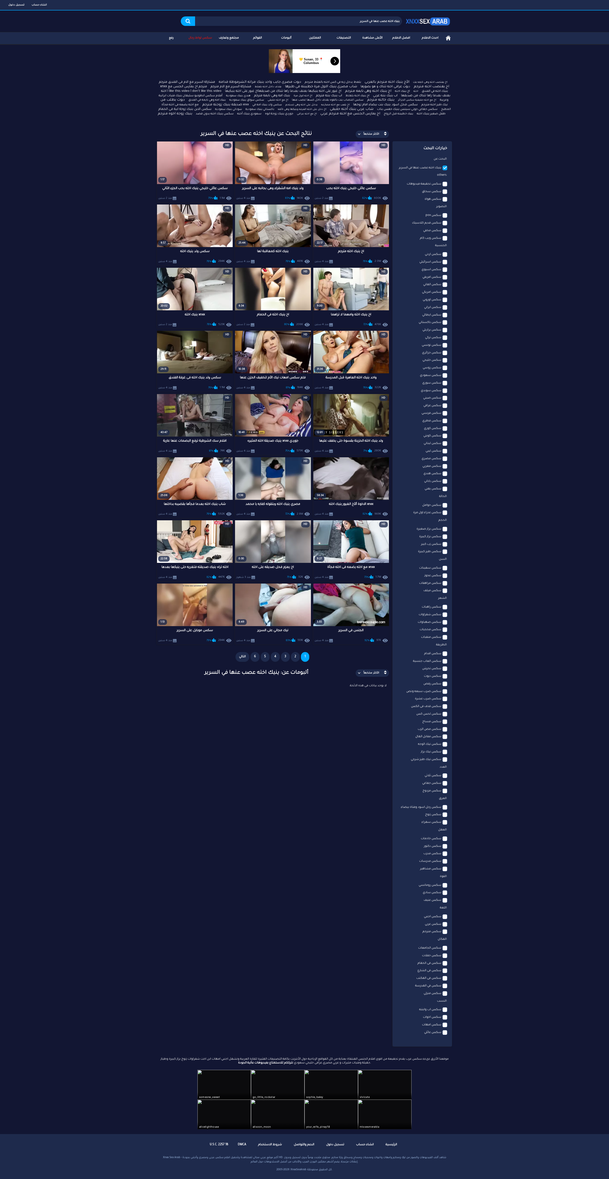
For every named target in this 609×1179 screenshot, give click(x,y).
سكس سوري (431, 383)
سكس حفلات (431, 955)
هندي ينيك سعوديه (238, 95)
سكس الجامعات (429, 948)
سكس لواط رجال (200, 38)
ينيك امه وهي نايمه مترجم (272, 95)
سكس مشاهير (430, 869)
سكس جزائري (431, 353)
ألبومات (286, 38)
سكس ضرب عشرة (428, 699)
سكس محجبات (430, 629)
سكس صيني (432, 398)
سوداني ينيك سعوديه (228, 109)
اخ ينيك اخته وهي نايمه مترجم (368, 91)
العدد (443, 767)
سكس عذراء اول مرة (427, 512)
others (442, 175)
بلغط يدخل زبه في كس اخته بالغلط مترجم (333, 82)
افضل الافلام (401, 38)
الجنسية (441, 245)
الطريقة (441, 645)
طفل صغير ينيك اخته (431, 114)
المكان (442, 939)
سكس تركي (433, 337)
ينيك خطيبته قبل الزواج (398, 114)
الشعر (442, 598)
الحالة (443, 496)
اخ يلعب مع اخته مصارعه (335, 104)
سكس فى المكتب (428, 978)
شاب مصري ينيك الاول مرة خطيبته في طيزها (321, 87)
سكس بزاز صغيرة (429, 529)
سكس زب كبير (431, 544)
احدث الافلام (430, 38)
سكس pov (433, 215)
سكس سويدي (431, 390)
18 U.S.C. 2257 (219, 1144)
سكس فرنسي (431, 413)
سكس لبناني (432, 443)
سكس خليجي (431, 360)
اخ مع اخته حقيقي (278, 100)
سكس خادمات (431, 838)
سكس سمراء (431, 822)
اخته (415, 91)
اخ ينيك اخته (402, 91)
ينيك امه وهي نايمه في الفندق (207, 100)
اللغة (443, 908)
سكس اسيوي (431, 269)
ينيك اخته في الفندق (435, 91)
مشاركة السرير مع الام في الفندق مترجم (187, 82)
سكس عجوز (432, 575)
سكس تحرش (431, 668)
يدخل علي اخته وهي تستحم (301, 104)
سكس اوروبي (432, 300)
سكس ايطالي (431, 315)
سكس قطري (431, 421)
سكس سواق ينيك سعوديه (246, 100)
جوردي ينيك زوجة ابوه (279, 114)
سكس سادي (432, 892)
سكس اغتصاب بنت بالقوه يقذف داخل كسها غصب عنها (327, 100)
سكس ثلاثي (433, 775)
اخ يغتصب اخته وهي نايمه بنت (430, 82)
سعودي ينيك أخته (249, 114)
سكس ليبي (433, 451)
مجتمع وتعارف (229, 38)
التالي (242, 656)
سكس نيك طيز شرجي (426, 759)
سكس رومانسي (430, 885)
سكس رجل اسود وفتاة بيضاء (421, 807)
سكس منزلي (432, 993)
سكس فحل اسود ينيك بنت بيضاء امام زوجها (385, 105)
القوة (443, 876)
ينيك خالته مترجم (380, 100)
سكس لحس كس (428, 714)
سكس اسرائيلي (430, 262)
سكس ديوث (432, 676)
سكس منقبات (431, 637)
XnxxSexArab (298, 1169)
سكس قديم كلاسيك (426, 223)
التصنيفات (344, 38)
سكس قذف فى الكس (426, 706)
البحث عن (440, 159)
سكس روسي (432, 368)
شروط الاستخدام (270, 1144)
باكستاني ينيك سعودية (260, 109)
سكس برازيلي (431, 330)
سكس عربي (433, 924)
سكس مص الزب (429, 729)
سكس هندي (432, 473)
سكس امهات (431, 1025)
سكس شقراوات (430, 614)
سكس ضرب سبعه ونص (423, 691)
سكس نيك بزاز (431, 752)
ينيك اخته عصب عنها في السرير (420, 168)
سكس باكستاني (430, 322)
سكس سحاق (431, 191)
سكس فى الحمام (429, 963)
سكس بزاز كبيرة (430, 536)
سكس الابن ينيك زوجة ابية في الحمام (184, 109)
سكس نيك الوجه (429, 744)
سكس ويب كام (430, 238)
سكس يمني (433, 489)
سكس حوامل (431, 505)
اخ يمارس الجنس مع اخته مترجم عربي (350, 114)
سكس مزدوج (431, 791)
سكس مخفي (432, 230)
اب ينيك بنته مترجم (329, 95)
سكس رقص (432, 684)
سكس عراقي (432, 405)
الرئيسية (448, 38)
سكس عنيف (432, 900)
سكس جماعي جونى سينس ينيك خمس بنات (407, 109)
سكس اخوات (432, 1017)
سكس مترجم (431, 931)
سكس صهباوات (429, 622)
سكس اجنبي (432, 916)
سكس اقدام (432, 653)
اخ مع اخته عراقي (307, 113)
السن (443, 559)
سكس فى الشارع (429, 970)
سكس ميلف (432, 590)
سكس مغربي (431, 466)
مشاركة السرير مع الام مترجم (231, 86)
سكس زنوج (433, 814)
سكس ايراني (432, 307)
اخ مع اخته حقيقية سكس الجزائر (417, 100)
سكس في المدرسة (428, 986)
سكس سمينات (430, 568)
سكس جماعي (431, 783)
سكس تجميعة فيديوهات (424, 184)
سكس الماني (432, 284)
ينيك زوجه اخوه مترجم (175, 114)
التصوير (441, 206)
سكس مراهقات (430, 583)
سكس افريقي (431, 277)
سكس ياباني (432, 481)
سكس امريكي (431, 292)
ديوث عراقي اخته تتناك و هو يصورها (385, 86)
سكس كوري (432, 428)
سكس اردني (433, 254)
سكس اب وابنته (430, 1009)
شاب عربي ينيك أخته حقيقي (351, 109)
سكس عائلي (432, 1032)
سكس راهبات (431, 607)
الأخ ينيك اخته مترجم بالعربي (387, 82)
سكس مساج (431, 721)
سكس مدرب (432, 853)
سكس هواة (433, 199)
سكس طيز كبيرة (429, 551)
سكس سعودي (430, 375)
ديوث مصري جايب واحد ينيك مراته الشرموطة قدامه (260, 82)
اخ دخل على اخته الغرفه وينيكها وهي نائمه (302, 109)
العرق (443, 798)
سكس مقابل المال (428, 736)
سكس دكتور (432, 846)
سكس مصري (431, 458)
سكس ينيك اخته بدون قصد (215, 114)
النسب (442, 1001)
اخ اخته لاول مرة (303, 95)
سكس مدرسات (430, 861)
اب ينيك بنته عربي (385, 95)
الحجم (442, 520)
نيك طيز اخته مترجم (434, 105)
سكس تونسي (431, 345)
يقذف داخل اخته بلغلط (268, 86)
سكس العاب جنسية (427, 661)
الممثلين (315, 38)
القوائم (257, 38)
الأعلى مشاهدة (372, 38)
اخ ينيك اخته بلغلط (357, 95)
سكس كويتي (432, 436)
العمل (442, 830)
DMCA (242, 1144)
